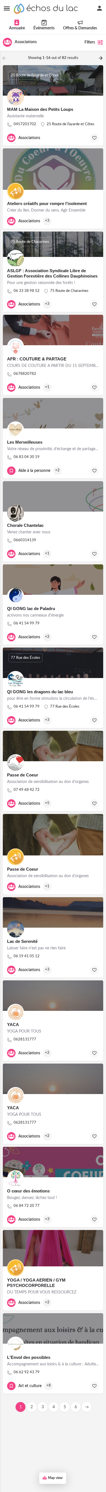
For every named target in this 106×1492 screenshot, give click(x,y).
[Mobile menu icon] (7, 8)
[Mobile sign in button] (99, 8)
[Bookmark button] (94, 137)
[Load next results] (101, 58)
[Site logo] (47, 8)
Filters (90, 42)
